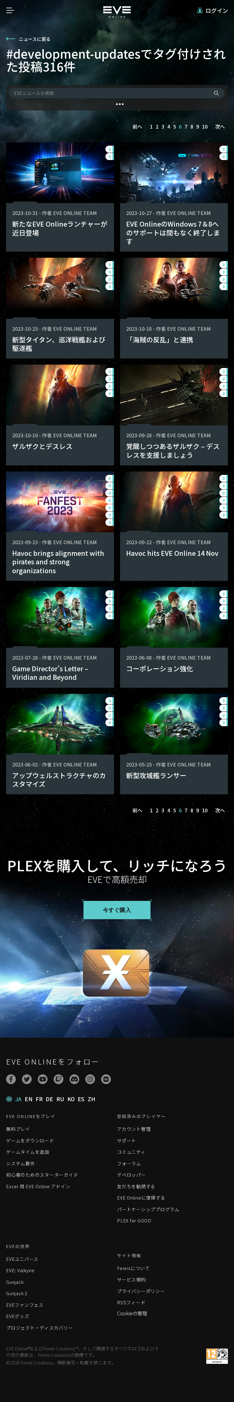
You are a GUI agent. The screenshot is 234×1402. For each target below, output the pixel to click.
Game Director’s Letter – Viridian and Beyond (50, 673)
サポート (126, 1140)
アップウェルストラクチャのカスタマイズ (59, 779)
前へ (137, 126)
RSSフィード (131, 1302)
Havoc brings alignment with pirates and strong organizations (58, 561)
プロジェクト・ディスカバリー (39, 1327)
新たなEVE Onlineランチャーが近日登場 (59, 228)
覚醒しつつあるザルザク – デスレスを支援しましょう (173, 450)
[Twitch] (58, 1079)
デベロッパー (131, 1174)
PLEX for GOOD (134, 1220)
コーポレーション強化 (159, 668)
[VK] (106, 1079)
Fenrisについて (133, 1268)
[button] (212, 10)
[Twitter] (27, 1079)
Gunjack (14, 1282)
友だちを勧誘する (136, 1186)
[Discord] (74, 1079)
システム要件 (20, 1163)
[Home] (117, 15)
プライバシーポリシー (141, 1291)
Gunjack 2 (16, 1293)
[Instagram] (90, 1079)
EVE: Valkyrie (20, 1270)
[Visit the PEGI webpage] (217, 1356)
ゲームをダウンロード (30, 1140)
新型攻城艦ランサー (156, 775)
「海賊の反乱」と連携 (159, 339)
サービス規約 (131, 1279)
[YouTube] (43, 1079)
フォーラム (129, 1163)
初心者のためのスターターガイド (42, 1174)
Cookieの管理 (132, 1313)
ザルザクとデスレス (42, 446)
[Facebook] (11, 1079)
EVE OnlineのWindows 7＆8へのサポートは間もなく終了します (173, 232)
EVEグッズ (17, 1316)
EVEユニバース (22, 1259)
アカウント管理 (134, 1129)
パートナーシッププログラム (148, 1209)
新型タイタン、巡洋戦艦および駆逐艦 (58, 344)
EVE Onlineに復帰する (141, 1197)
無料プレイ (18, 1129)
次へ (220, 126)
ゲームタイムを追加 (27, 1152)
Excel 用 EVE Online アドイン (38, 1186)
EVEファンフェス (25, 1305)
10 (204, 126)
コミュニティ (131, 1152)
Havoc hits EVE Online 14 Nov (172, 553)
